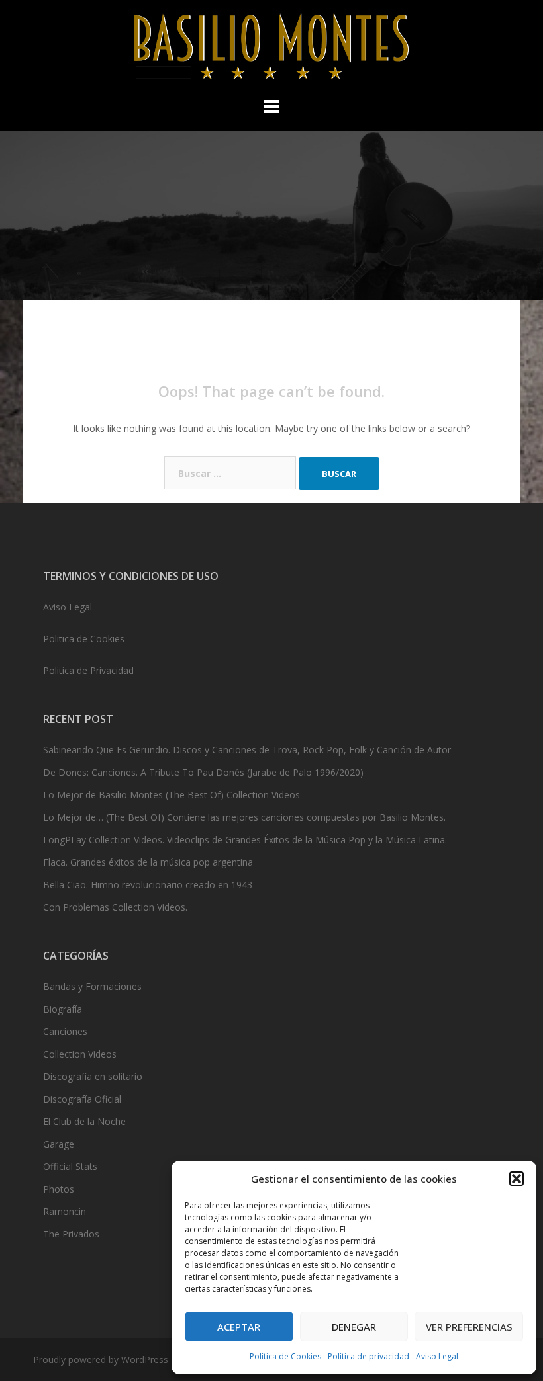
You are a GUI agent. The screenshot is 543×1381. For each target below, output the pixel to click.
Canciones (65, 1031)
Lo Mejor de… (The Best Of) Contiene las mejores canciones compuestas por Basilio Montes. (244, 817)
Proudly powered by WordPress (100, 1359)
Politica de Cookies (83, 638)
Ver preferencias (469, 1326)
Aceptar (238, 1326)
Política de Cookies (285, 1356)
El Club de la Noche (84, 1121)
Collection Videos (80, 1054)
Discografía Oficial (82, 1099)
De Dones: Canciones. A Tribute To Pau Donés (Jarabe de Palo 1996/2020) (203, 772)
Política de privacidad (368, 1356)
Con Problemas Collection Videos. (115, 907)
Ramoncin (64, 1211)
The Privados (71, 1234)
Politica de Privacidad (88, 670)
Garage (58, 1144)
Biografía (62, 1009)
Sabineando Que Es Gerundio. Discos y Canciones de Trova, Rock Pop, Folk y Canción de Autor (247, 749)
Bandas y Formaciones (92, 986)
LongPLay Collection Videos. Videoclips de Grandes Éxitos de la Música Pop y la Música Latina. (245, 839)
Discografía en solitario (92, 1076)
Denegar (354, 1326)
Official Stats (70, 1166)
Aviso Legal (437, 1356)
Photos (58, 1189)
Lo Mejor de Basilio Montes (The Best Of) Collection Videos (171, 794)
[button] (516, 1178)
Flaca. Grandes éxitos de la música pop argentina (148, 862)
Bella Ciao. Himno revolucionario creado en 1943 (147, 884)
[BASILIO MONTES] (271, 50)
